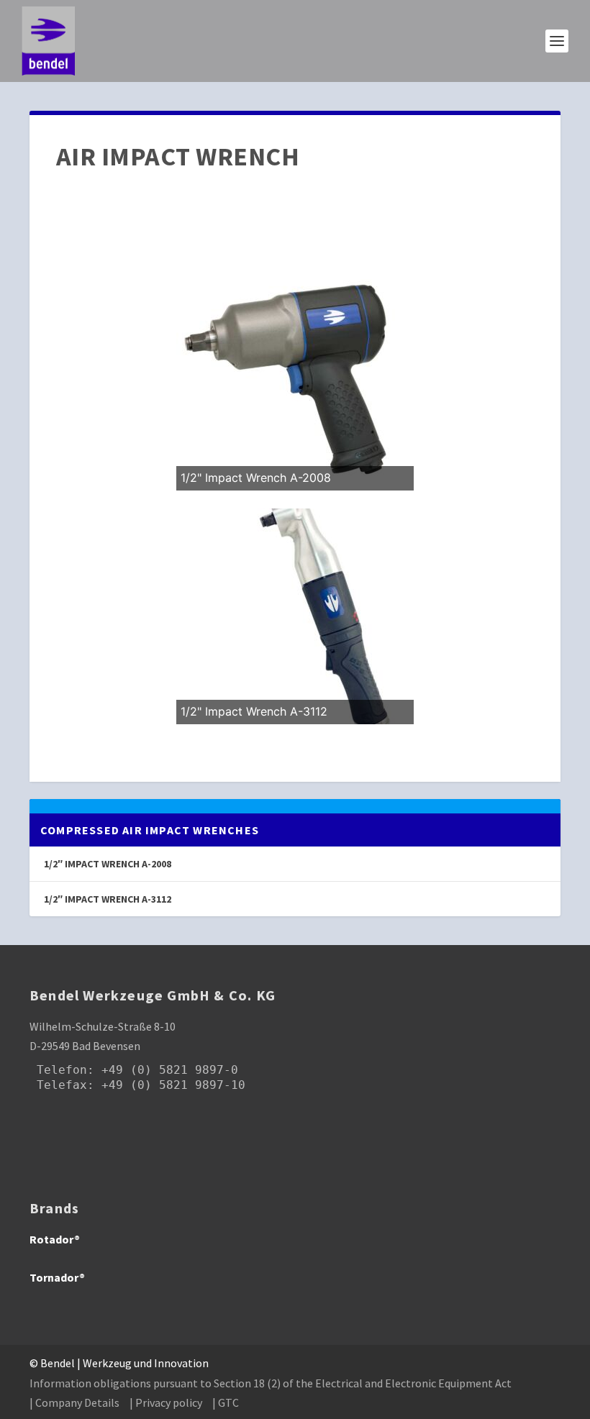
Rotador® (55, 1239)
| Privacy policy (166, 1402)
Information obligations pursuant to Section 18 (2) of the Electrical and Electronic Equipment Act (271, 1383)
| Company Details (74, 1402)
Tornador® (57, 1277)
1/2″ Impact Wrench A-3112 (107, 899)
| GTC (225, 1402)
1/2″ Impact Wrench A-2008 (107, 863)
